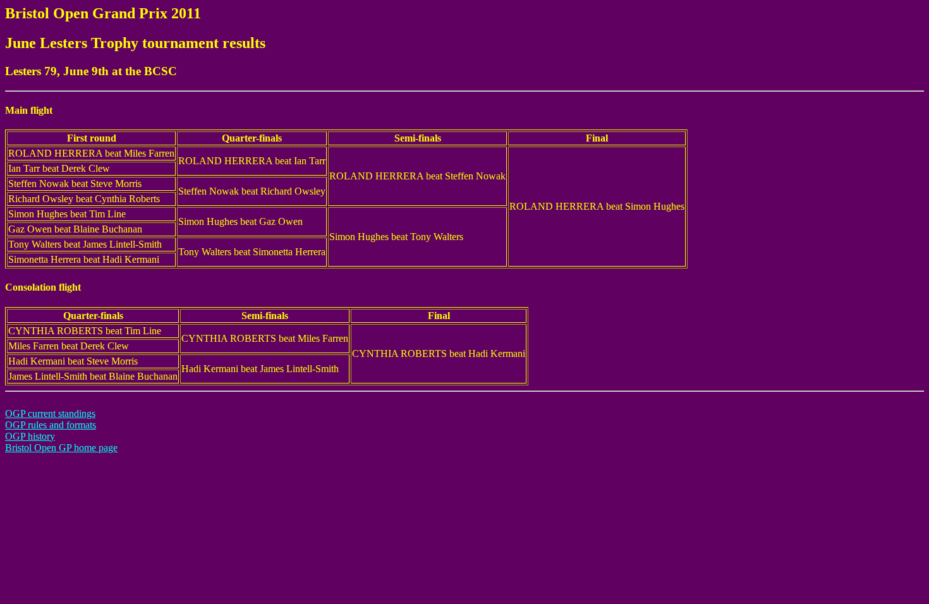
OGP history (30, 436)
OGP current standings (50, 413)
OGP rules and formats (50, 425)
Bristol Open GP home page (61, 447)
